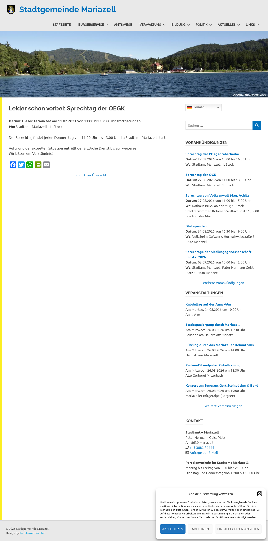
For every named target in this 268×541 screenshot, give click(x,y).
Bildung (178, 25)
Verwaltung (150, 25)
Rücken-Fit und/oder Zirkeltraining (213, 365)
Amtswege (123, 25)
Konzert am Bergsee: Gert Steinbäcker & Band (222, 385)
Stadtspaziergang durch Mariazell (213, 324)
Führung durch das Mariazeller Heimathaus (220, 345)
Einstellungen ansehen (238, 529)
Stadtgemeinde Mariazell (67, 9)
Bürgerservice (91, 25)
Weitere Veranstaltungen (223, 405)
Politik (201, 25)
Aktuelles (227, 25)
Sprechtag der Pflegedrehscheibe (212, 154)
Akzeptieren (172, 529)
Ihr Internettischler (32, 533)
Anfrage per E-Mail (204, 452)
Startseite (62, 25)
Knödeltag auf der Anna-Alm (208, 304)
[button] (260, 494)
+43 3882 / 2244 (202, 447)
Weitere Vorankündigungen (223, 282)
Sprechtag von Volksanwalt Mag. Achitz (217, 195)
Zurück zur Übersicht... (92, 175)
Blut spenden (196, 226)
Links (250, 25)
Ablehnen (200, 529)
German (198, 107)
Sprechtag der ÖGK (201, 174)
